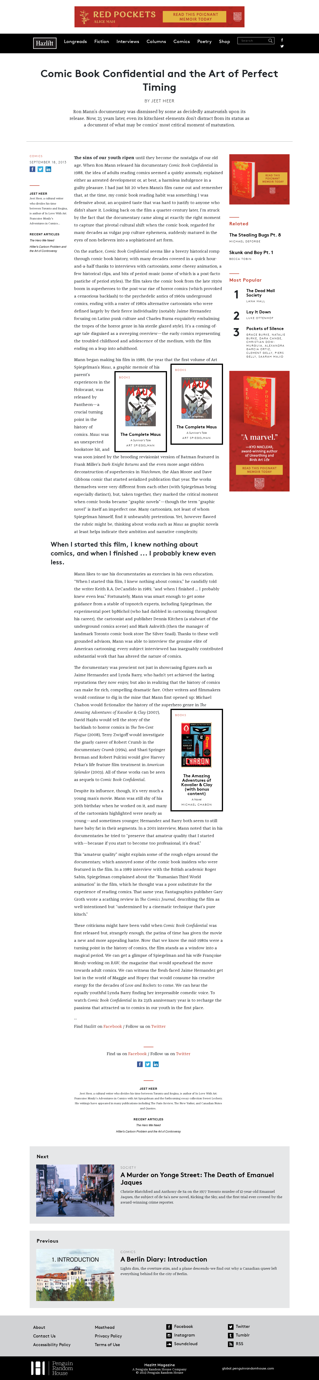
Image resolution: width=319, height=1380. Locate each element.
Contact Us (44, 1335)
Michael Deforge (245, 241)
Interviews (128, 41)
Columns (156, 41)
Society (128, 1167)
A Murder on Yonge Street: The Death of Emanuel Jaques (197, 1178)
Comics (182, 41)
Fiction (101, 41)
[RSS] (231, 1344)
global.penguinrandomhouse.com (248, 1368)
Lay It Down (258, 311)
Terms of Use (107, 1344)
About (39, 1327)
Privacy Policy (108, 1335)
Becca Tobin (240, 259)
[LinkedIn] (48, 169)
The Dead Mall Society (260, 292)
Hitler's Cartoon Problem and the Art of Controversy (48, 248)
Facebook (282, 40)
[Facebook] (32, 169)
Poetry (204, 41)
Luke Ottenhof (260, 318)
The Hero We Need (42, 240)
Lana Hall (255, 301)
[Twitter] (40, 169)
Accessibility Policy (52, 1344)
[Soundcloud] (169, 1344)
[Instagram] (169, 1335)
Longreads (75, 41)
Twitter (282, 46)
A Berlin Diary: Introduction (164, 1258)
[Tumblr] (231, 1335)
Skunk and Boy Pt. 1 (251, 252)
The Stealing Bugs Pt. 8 (255, 234)
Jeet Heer (163, 100)
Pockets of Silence (265, 328)
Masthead (105, 1327)
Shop (224, 41)
